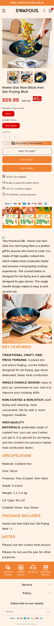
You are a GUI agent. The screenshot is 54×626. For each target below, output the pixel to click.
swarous (34, 624)
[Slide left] (3, 78)
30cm (8, 114)
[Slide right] (50, 78)
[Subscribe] (47, 611)
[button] (50, 11)
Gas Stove (11, 125)
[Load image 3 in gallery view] (40, 77)
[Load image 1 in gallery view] (13, 77)
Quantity (6, 132)
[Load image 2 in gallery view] (27, 77)
